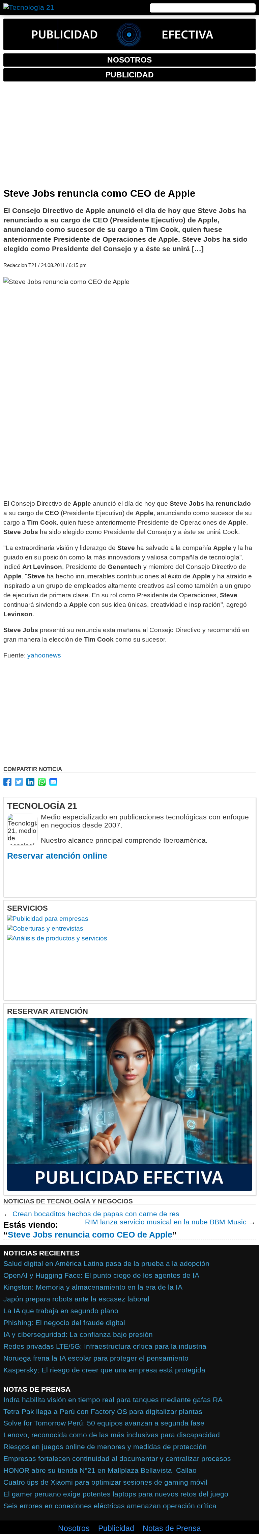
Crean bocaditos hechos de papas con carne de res (95, 1214)
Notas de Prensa (172, 1528)
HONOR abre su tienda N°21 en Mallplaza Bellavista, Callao (100, 1470)
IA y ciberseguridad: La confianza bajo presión (78, 1334)
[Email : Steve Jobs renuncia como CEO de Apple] (53, 782)
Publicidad (116, 1528)
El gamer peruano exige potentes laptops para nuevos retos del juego (115, 1494)
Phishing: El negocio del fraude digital (64, 1322)
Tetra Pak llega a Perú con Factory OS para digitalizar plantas (102, 1411)
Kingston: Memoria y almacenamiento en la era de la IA (92, 1287)
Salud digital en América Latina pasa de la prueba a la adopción (106, 1263)
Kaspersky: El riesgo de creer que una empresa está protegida (104, 1370)
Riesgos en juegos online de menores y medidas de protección (105, 1447)
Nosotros (74, 1528)
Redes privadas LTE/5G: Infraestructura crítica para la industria (104, 1346)
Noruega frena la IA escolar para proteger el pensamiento (96, 1358)
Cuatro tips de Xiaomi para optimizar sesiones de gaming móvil (105, 1482)
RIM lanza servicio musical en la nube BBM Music (166, 1222)
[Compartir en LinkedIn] (30, 782)
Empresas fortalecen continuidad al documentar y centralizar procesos (117, 1458)
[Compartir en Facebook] (7, 782)
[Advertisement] (129, 137)
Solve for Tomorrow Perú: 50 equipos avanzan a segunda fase (103, 1423)
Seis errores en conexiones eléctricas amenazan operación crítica (110, 1506)
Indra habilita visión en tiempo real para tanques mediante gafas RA (113, 1400)
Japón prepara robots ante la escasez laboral (76, 1299)
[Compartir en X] (19, 782)
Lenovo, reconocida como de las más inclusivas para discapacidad (111, 1435)
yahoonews (44, 655)
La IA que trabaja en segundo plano (60, 1311)
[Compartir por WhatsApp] (42, 782)
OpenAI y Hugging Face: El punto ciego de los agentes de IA (101, 1275)
